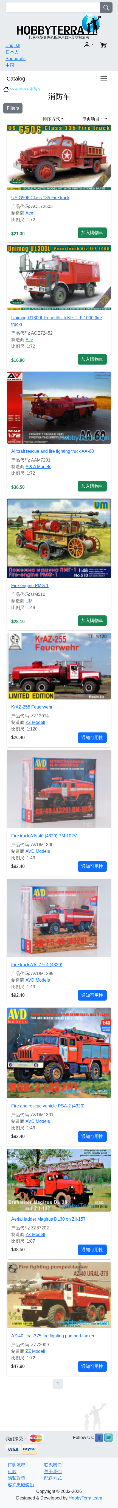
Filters (13, 108)
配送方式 (53, 1478)
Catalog (16, 79)
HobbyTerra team (85, 1498)
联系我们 (53, 1465)
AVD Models (38, 851)
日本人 (12, 52)
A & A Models (38, 466)
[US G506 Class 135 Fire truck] (59, 157)
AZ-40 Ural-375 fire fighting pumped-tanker (52, 1336)
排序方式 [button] (51, 118)
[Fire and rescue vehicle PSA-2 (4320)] (59, 1053)
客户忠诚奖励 (21, 1484)
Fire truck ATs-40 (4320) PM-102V (44, 836)
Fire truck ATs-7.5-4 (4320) (36, 964)
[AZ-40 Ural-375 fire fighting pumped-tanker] (59, 1295)
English (12, 45)
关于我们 (53, 1471)
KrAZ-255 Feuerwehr (31, 707)
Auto (19, 89)
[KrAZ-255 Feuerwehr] (59, 666)
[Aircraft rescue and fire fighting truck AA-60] (59, 408)
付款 (12, 1471)
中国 (9, 65)
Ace (29, 213)
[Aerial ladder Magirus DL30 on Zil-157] (59, 1180)
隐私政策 (16, 1478)
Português (15, 58)
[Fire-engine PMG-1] (59, 538)
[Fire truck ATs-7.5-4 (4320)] (59, 918)
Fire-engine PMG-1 (30, 585)
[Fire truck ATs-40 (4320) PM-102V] (59, 789)
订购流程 (16, 1465)
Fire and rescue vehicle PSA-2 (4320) (48, 1106)
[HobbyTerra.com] (59, 23)
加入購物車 (92, 232)
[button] (78, 44)
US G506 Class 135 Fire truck (40, 197)
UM (29, 601)
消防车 (35, 89)
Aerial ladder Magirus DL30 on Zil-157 (48, 1219)
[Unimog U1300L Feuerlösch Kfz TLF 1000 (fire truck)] (59, 277)
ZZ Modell (35, 722)
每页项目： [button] (93, 118)
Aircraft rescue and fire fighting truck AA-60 (52, 451)
